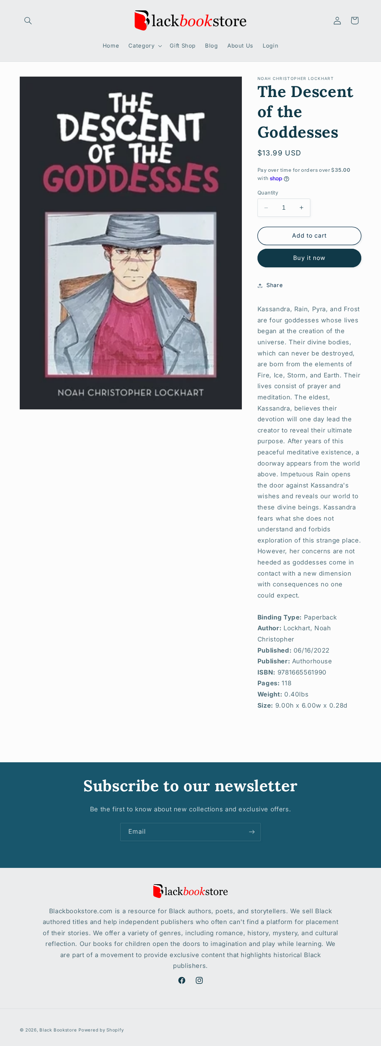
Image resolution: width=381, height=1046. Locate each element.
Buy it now (309, 257)
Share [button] (274, 285)
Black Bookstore (58, 1030)
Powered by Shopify (101, 1030)
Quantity (267, 193)
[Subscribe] (251, 832)
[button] (28, 20)
